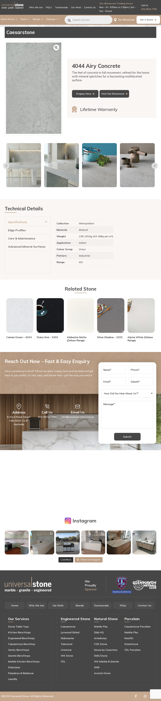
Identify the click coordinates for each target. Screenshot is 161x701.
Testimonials (61, 7)
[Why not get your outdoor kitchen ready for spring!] (68, 542)
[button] (56, 47)
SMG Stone (100, 655)
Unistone (66, 649)
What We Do (7, 19)
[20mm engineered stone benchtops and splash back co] (17, 542)
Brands (36, 19)
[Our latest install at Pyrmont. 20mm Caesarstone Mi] (119, 542)
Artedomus (100, 638)
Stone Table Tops (18, 626)
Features (50, 19)
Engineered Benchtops (21, 638)
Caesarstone (68, 626)
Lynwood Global (70, 632)
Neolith (128, 638)
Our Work (76, 7)
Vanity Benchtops (18, 649)
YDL (63, 661)
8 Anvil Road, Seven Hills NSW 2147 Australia (19, 420)
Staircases (14, 667)
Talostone (66, 644)
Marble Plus (101, 626)
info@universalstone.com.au (77, 416)
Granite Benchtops (19, 655)
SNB (96, 667)
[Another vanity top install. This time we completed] (144, 542)
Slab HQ (99, 632)
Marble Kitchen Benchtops (24, 661)
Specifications (17, 222)
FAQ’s (49, 7)
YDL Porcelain (132, 649)
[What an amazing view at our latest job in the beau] (42, 542)
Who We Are (36, 7)
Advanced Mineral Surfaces (26, 246)
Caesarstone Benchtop (21, 644)
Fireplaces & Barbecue (21, 673)
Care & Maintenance (21, 238)
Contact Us (90, 7)
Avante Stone (102, 673)
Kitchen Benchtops (19, 632)
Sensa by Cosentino (105, 649)
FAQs (123, 605)
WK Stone (67, 655)
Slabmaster (67, 638)
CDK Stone (100, 644)
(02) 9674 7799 (149, 9)
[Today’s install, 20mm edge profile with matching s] (93, 542)
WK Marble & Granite (106, 661)
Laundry (12, 679)
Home (14, 605)
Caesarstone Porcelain (137, 626)
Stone (24, 19)
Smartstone (131, 644)
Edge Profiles (17, 230)
